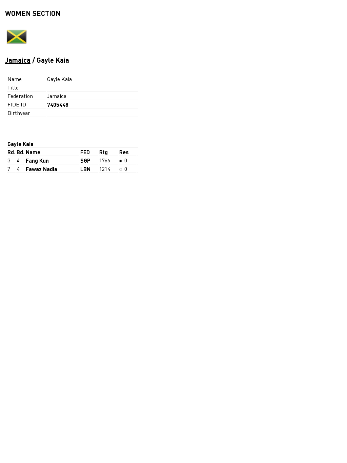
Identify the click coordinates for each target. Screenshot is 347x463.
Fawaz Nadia (41, 169)
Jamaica (17, 60)
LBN (85, 169)
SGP (85, 160)
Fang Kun (37, 160)
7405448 (57, 104)
